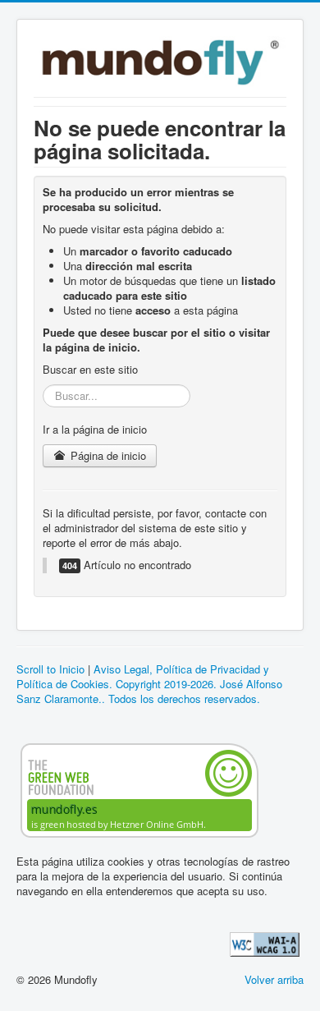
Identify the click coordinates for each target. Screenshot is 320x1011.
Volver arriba (274, 979)
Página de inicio (106, 455)
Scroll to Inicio (50, 669)
